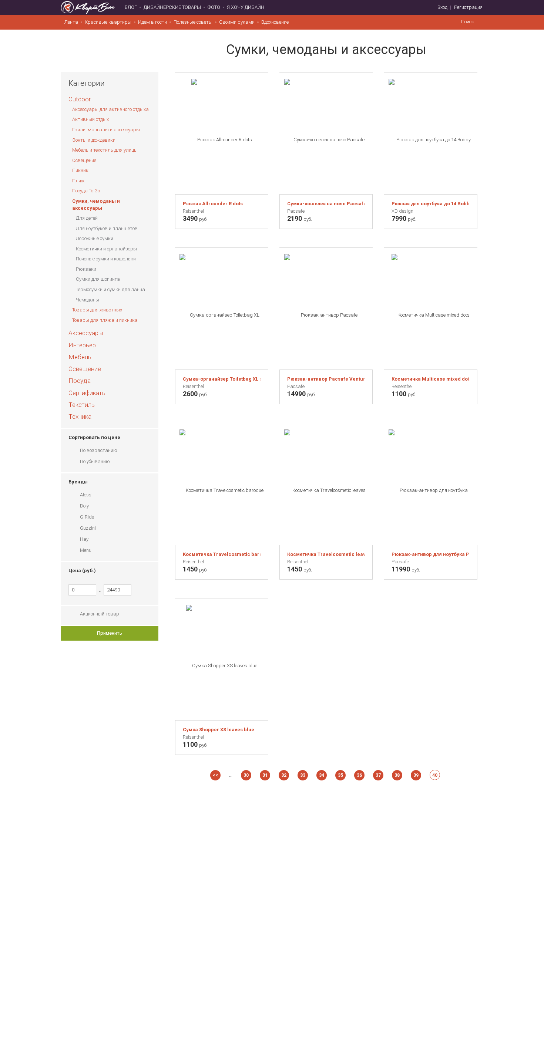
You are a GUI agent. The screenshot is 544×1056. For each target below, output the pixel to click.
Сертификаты (87, 393)
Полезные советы (193, 22)
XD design (402, 211)
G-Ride (87, 517)
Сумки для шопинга (98, 279)
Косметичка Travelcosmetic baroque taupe (222, 554)
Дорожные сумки (94, 238)
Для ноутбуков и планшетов (107, 228)
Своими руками (237, 22)
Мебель (79, 357)
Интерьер (82, 345)
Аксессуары (85, 333)
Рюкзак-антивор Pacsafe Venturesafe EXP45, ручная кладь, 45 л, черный (326, 379)
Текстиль (81, 404)
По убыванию (95, 461)
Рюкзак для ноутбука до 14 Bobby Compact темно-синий (430, 203)
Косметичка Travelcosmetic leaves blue (326, 554)
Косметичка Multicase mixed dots (430, 379)
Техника (79, 416)
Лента (71, 22)
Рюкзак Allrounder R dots (213, 203)
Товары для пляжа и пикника (105, 320)
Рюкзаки (86, 269)
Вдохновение (275, 22)
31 (265, 775)
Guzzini (88, 528)
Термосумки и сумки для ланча (110, 289)
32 (283, 775)
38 (397, 775)
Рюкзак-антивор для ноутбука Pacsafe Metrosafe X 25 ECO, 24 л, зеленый (430, 554)
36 (359, 775)
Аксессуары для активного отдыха (110, 109)
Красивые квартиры (108, 22)
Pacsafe (296, 211)
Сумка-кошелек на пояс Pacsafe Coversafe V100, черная (326, 203)
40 (434, 775)
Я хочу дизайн (245, 7)
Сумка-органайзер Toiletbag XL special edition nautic (222, 379)
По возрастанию (98, 450)
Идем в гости (152, 22)
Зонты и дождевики (93, 140)
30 (246, 775)
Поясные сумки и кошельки (106, 259)
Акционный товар (99, 614)
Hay (84, 539)
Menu (85, 550)
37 (378, 775)
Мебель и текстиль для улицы (105, 150)
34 (321, 775)
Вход (442, 7)
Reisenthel (193, 211)
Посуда (79, 380)
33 (302, 775)
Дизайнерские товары (172, 7)
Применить (109, 633)
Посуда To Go (86, 190)
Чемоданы (87, 300)
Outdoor (79, 99)
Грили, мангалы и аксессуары (106, 129)
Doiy (84, 506)
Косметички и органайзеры (106, 249)
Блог (131, 7)
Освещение (84, 160)
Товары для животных (97, 310)
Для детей (87, 218)
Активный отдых (90, 119)
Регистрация (468, 7)
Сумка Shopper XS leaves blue (218, 729)
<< (215, 775)
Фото (214, 7)
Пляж (78, 180)
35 (340, 775)
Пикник (80, 170)
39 (416, 775)
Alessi (86, 494)
